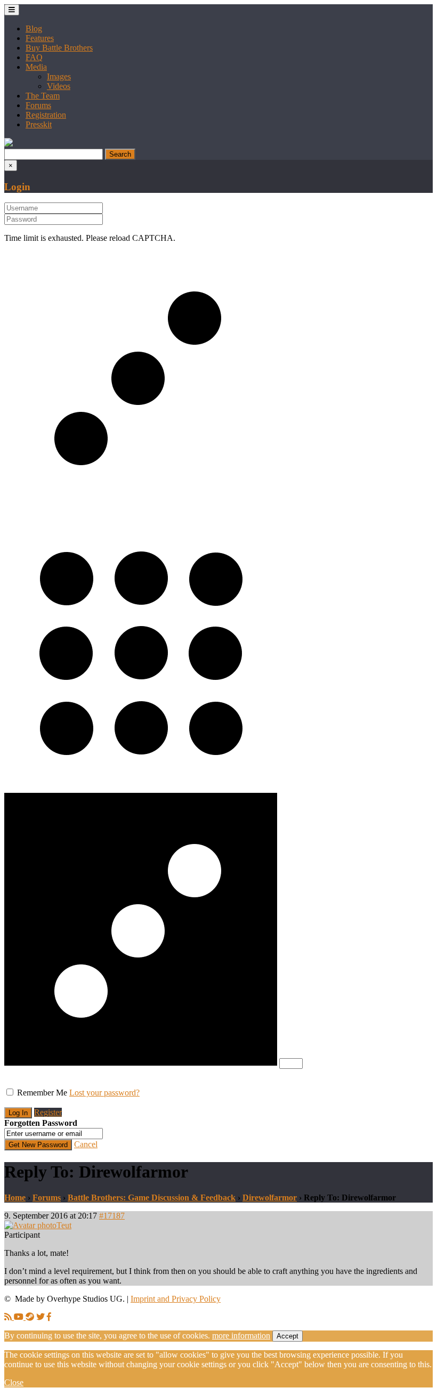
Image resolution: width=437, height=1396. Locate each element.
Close (13, 1382)
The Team (43, 95)
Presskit (39, 124)
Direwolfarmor (269, 1197)
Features (40, 38)
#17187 (112, 1215)
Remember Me (42, 1092)
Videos (58, 86)
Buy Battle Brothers (59, 47)
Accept (287, 1336)
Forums (38, 105)
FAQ (34, 57)
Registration (46, 114)
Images (59, 76)
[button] (8, 143)
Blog (34, 28)
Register (48, 1112)
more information (241, 1335)
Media (36, 66)
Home (15, 1197)
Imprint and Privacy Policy (176, 1298)
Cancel (86, 1144)
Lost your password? (104, 1092)
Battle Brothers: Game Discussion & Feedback (152, 1197)
